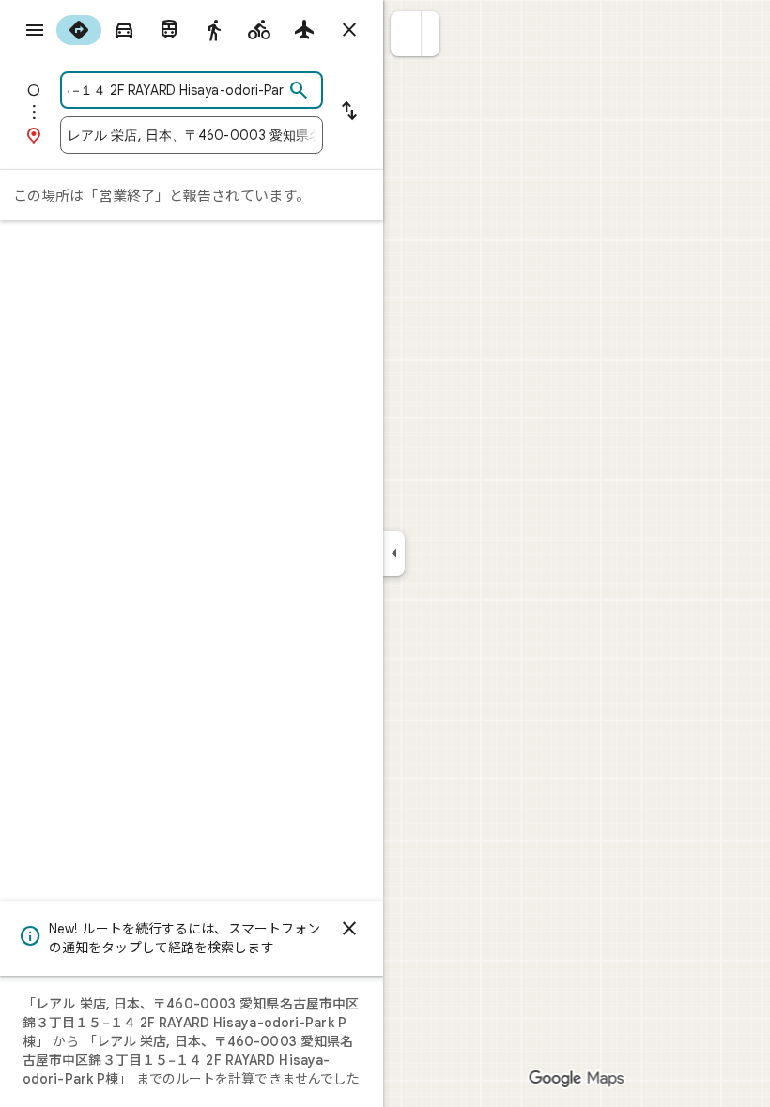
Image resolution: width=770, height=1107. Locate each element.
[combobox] (176, 90)
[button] (406, 33)
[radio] (78, 30)
